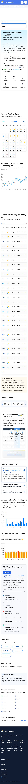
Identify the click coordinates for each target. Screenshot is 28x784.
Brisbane (16, 748)
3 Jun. (3, 241)
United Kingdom (9, 741)
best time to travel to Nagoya (14, 67)
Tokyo (4, 708)
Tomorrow (6, 655)
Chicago (3, 750)
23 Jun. (3, 334)
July (24, 121)
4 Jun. (3, 246)
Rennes (5, 705)
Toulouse (18, 708)
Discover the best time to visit (14, 454)
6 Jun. (3, 255)
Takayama (18, 705)
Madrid (21, 745)
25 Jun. (3, 344)
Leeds (8, 750)
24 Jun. (3, 339)
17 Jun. (3, 306)
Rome (21, 748)
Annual (24, 6)
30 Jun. (3, 367)
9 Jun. (3, 269)
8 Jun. (3, 264)
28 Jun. (3, 358)
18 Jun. (3, 311)
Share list (7, 572)
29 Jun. (3, 362)
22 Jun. (3, 330)
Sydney (16, 745)
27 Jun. (3, 353)
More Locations (6, 711)
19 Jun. (3, 316)
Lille (17, 696)
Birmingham (10, 748)
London (9, 745)
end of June (14, 52)
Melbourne (16, 746)
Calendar (3, 762)
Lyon (4, 699)
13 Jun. (3, 288)
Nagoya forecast (6, 389)
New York (3, 745)
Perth (15, 750)
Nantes (4, 702)
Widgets (3, 764)
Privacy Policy (4, 772)
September (17, 6)
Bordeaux (5, 696)
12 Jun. (3, 283)
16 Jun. (3, 302)
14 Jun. (3, 292)
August (10, 6)
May (4, 121)
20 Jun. (3, 320)
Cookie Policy (4, 774)
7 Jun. (3, 260)
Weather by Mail (4, 759)
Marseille (18, 699)
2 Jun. (3, 236)
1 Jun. (3, 232)
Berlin (21, 750)
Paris (17, 702)
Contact (3, 767)
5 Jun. (3, 250)
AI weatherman (16, 69)
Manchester (10, 746)
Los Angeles (3, 747)
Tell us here (23, 720)
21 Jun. (3, 325)
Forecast (3, 6)
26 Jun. (3, 348)
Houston (3, 752)
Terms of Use (4, 769)
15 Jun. (3, 297)
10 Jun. (3, 274)
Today (17, 650)
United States (2, 741)
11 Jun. (3, 278)
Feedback (4, 777)
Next (3, 372)
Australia (16, 740)
